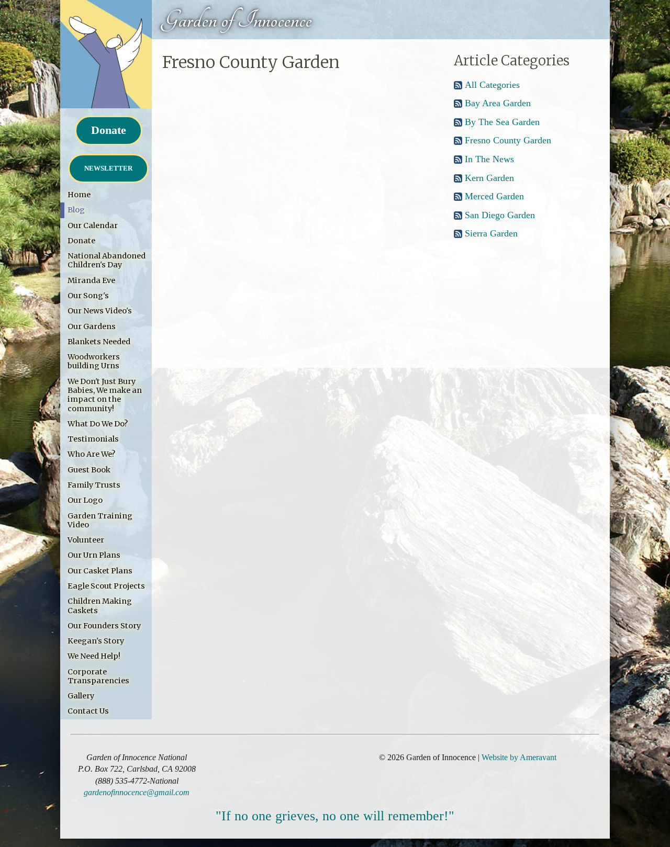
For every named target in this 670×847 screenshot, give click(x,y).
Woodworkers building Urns (94, 361)
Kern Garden (489, 178)
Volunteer (86, 540)
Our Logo (85, 500)
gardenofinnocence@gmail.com (136, 792)
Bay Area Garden (498, 103)
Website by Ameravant (519, 757)
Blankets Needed (99, 341)
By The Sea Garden (502, 122)
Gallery (81, 696)
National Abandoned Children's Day (107, 260)
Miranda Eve (91, 280)
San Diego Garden (500, 215)
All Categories (492, 85)
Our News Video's (100, 310)
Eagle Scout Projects (106, 586)
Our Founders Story (104, 625)
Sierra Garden (491, 233)
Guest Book (89, 470)
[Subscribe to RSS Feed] (458, 87)
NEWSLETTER (108, 168)
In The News (489, 159)
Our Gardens (92, 326)
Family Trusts (94, 485)
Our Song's (88, 295)
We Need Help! (94, 656)
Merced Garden (494, 196)
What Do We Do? (98, 423)
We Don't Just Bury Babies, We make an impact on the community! (105, 395)
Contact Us (88, 711)
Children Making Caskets (100, 605)
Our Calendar (93, 225)
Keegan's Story (96, 641)
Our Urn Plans (94, 555)
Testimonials (93, 439)
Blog (76, 209)
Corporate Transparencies (98, 676)
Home (79, 194)
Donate (108, 130)
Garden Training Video (100, 520)
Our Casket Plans (100, 570)
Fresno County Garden (508, 140)
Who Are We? (91, 454)
